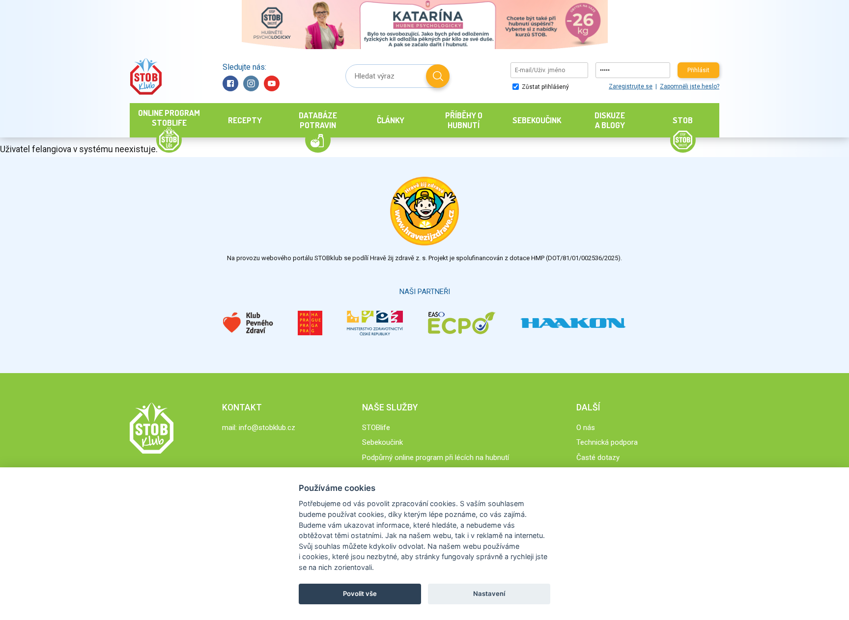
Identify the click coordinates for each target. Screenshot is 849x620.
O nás (585, 427)
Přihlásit (698, 70)
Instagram (251, 83)
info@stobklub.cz (267, 427)
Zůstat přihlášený (544, 86)
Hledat (438, 76)
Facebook (230, 83)
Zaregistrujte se (630, 86)
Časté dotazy (598, 457)
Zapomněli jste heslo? (689, 86)
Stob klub (146, 76)
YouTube (272, 83)
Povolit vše (360, 593)
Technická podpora (607, 442)
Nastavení (489, 593)
